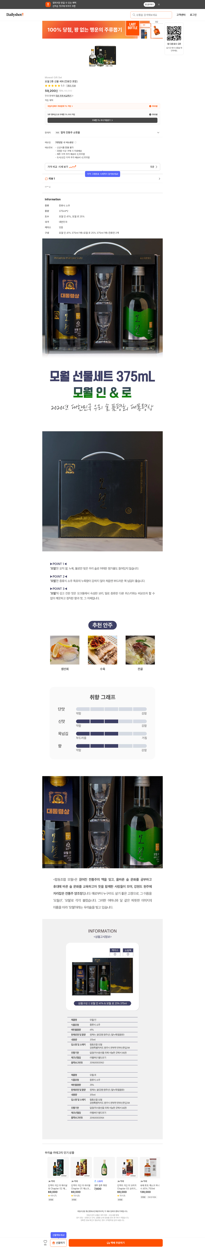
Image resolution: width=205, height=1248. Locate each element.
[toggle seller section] (158, 133)
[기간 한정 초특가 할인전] (102, 30)
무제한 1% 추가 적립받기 (101, 120)
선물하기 (60, 1242)
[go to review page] (159, 179)
